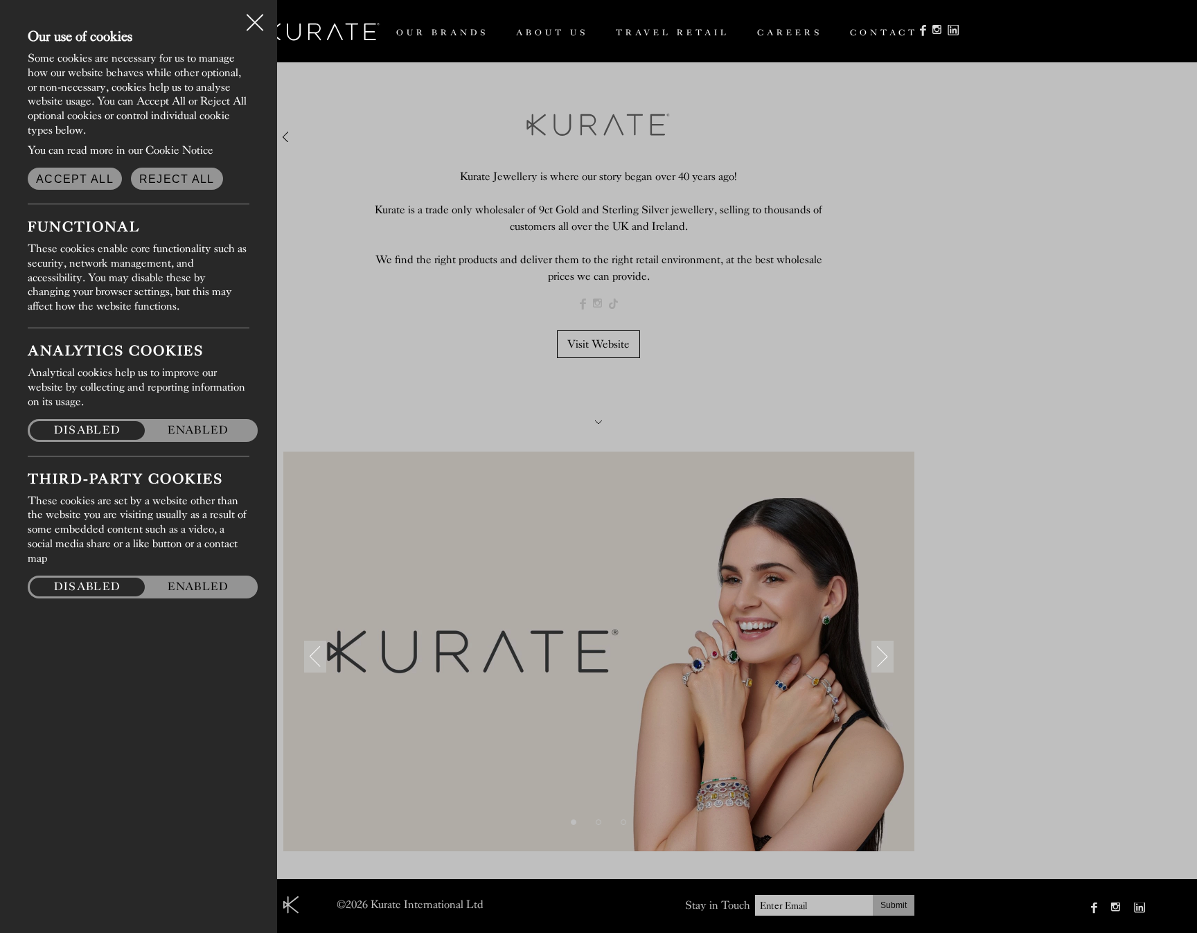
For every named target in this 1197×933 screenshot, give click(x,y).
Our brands (442, 32)
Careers (789, 32)
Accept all (75, 179)
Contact (884, 32)
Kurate (322, 32)
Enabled (198, 429)
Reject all (177, 179)
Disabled (87, 429)
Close (255, 17)
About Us (552, 32)
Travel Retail (672, 32)
